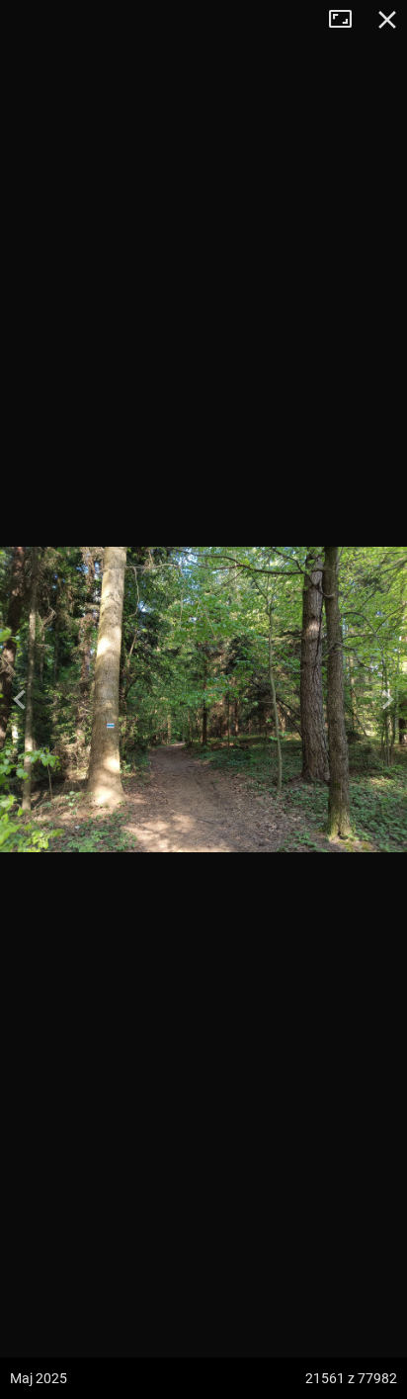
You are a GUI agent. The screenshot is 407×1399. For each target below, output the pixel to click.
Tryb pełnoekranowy (347, 20)
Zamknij (387, 20)
